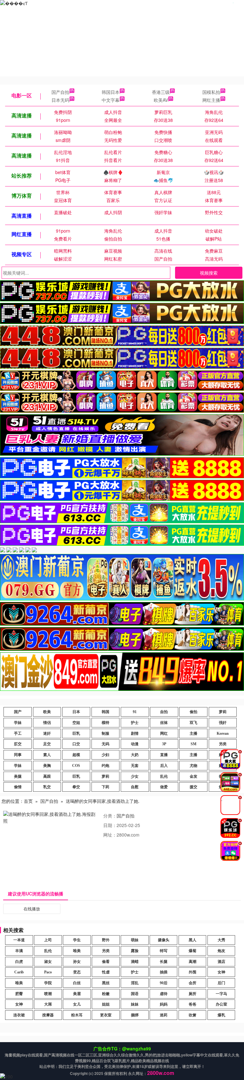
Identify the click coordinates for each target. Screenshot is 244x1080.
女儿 (77, 1004)
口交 (76, 744)
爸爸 (192, 1004)
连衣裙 (19, 1015)
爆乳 (221, 1015)
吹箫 (192, 1015)
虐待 (163, 994)
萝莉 (223, 712)
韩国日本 (110, 92)
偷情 (18, 787)
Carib (19, 972)
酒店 (221, 961)
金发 (193, 776)
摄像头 (163, 940)
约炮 (105, 765)
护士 (135, 722)
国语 (135, 994)
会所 (192, 983)
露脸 (135, 951)
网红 (164, 733)
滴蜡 (135, 961)
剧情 (135, 733)
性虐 (106, 972)
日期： (110, 825)
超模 (76, 755)
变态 (77, 972)
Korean (223, 733)
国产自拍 (60, 92)
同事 (18, 755)
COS (76, 765)
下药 (105, 787)
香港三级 (161, 92)
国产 (18, 712)
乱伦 (164, 776)
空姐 (76, 722)
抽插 (163, 972)
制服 (105, 733)
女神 (221, 972)
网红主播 (211, 100)
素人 (47, 755)
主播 (193, 733)
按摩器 (48, 1015)
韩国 (105, 712)
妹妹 (135, 1004)
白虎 (19, 961)
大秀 (221, 940)
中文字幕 (110, 100)
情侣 (47, 722)
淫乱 (135, 983)
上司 (48, 940)
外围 (192, 972)
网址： (110, 834)
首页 (28, 801)
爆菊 (192, 951)
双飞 (193, 722)
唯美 (77, 951)
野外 (106, 940)
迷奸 (47, 733)
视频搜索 (209, 273)
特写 (163, 951)
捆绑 (135, 1015)
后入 (164, 765)
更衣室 (106, 1015)
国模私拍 (211, 92)
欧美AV (161, 100)
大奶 (135, 755)
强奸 (223, 722)
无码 (105, 744)
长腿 (163, 961)
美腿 (18, 776)
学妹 (18, 722)
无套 (135, 765)
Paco (48, 972)
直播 (164, 755)
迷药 (163, 1015)
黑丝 (106, 983)
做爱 (164, 787)
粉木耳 (77, 1015)
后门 (221, 983)
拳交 (76, 787)
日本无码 (60, 100)
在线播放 (32, 909)
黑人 (192, 940)
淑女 (48, 961)
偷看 (106, 961)
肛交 (18, 744)
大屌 (48, 1004)
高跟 (47, 776)
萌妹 (135, 940)
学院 (48, 983)
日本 (76, 712)
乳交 (47, 787)
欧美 (47, 712)
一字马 (221, 994)
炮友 (221, 951)
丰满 (19, 951)
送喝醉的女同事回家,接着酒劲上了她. (102, 801)
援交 (193, 787)
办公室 (221, 1004)
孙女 (77, 961)
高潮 (192, 961)
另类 (223, 744)
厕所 (192, 994)
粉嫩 (106, 994)
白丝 (77, 983)
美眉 (77, 994)
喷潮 (48, 994)
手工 (18, 733)
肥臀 (19, 994)
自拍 (164, 712)
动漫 (135, 744)
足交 (47, 744)
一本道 (19, 940)
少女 (135, 776)
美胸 (47, 765)
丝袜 (164, 722)
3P (164, 744)
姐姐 (106, 1004)
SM (193, 744)
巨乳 (76, 733)
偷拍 (193, 712)
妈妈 (163, 1004)
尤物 (193, 765)
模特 (105, 722)
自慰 (135, 787)
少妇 (105, 755)
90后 (163, 983)
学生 (77, 940)
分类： (110, 815)
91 (135, 712)
